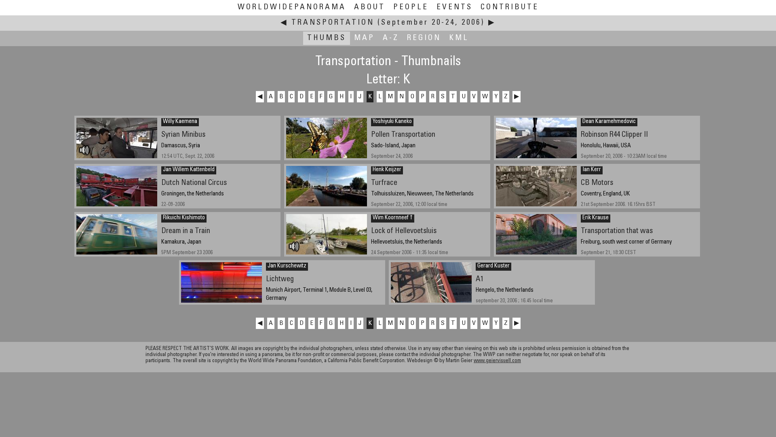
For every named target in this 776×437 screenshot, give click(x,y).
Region (424, 38)
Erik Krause (595, 218)
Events (454, 7)
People (410, 7)
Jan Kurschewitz (287, 266)
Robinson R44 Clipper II (614, 135)
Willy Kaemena (180, 122)
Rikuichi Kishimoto (184, 218)
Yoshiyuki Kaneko (392, 122)
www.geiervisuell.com (497, 361)
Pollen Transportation (403, 135)
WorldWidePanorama (292, 7)
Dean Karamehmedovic (609, 122)
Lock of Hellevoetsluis (403, 231)
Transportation (332, 23)
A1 (479, 279)
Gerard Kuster (493, 266)
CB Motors (597, 183)
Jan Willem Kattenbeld (189, 170)
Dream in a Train (185, 231)
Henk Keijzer (387, 170)
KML (459, 38)
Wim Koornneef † (393, 218)
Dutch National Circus (194, 183)
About (369, 7)
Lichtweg (280, 279)
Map (364, 38)
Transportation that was (617, 231)
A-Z (391, 38)
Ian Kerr (591, 170)
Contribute (510, 7)
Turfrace (384, 183)
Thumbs (326, 38)
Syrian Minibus (183, 135)
